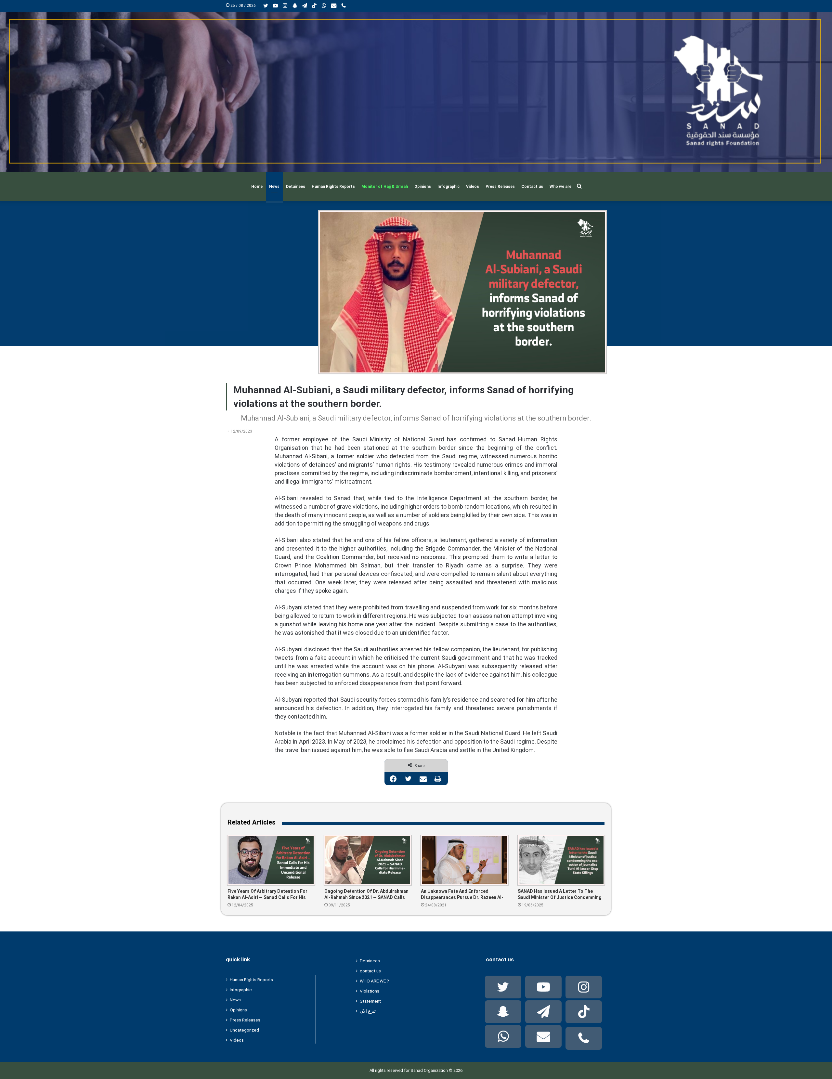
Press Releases (500, 186)
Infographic (448, 186)
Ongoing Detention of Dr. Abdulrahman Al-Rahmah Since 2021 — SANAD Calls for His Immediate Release (366, 895)
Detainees (295, 186)
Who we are (560, 186)
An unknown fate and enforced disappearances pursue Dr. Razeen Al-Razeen (462, 895)
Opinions (422, 186)
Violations (369, 991)
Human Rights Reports (333, 186)
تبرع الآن (368, 1011)
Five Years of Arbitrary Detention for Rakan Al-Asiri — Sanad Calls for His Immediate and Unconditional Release (269, 895)
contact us (370, 970)
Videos (472, 186)
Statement (370, 1001)
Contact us (532, 186)
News (274, 186)
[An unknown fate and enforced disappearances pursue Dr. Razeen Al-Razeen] (464, 860)
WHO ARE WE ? (374, 980)
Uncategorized (244, 1030)
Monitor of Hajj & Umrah (384, 186)
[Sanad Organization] (416, 92)
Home (257, 186)
